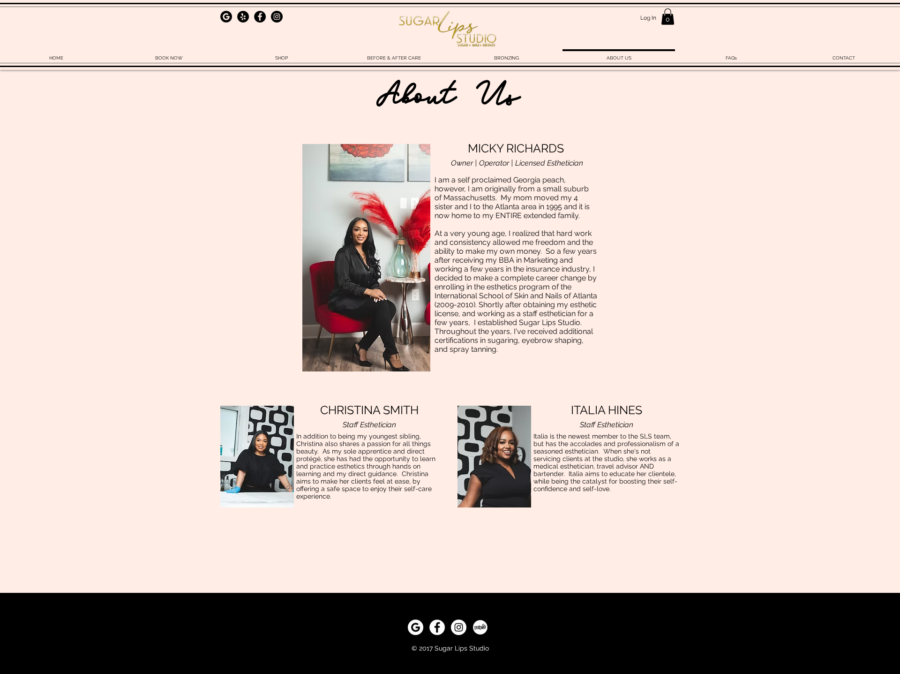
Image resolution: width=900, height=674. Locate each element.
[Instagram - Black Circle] (277, 17)
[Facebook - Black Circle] (260, 17)
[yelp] (480, 627)
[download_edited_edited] (226, 17)
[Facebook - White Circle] (437, 627)
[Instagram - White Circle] (458, 627)
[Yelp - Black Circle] (243, 17)
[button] (668, 16)
